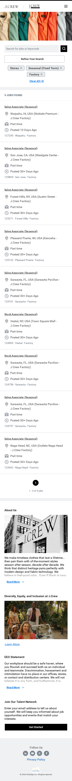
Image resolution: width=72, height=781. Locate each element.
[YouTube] (32, 753)
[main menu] (66, 6)
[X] (39, 753)
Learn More (12, 644)
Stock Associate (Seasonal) (20, 314)
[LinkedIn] (25, 753)
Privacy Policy (36, 759)
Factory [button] (34, 74)
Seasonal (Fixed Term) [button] (43, 68)
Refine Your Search (32, 59)
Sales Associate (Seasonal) (20, 106)
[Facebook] (46, 753)
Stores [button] (14, 68)
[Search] (64, 48)
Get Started (36, 727)
